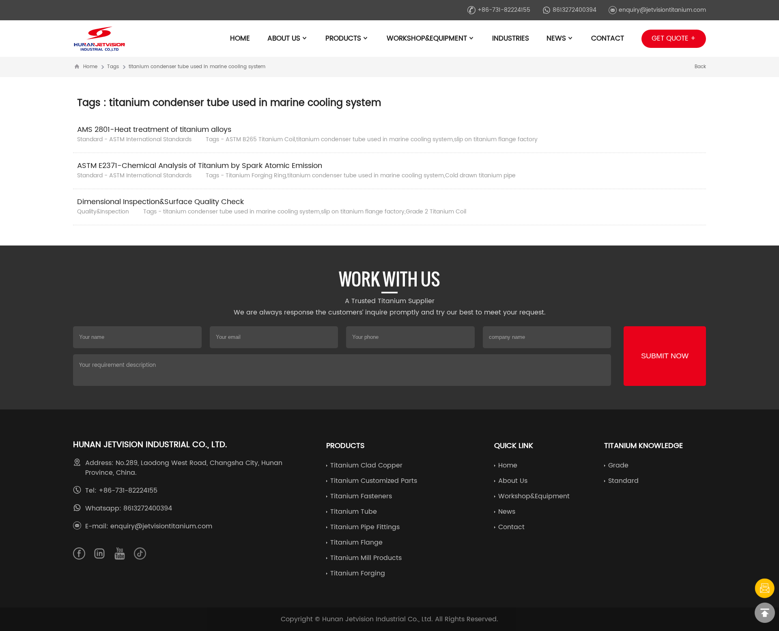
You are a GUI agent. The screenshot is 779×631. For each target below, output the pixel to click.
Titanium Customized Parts (373, 481)
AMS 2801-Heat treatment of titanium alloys (154, 130)
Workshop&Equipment (427, 38)
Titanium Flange (356, 542)
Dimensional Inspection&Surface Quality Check (160, 202)
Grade (618, 465)
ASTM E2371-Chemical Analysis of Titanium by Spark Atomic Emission (199, 166)
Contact (607, 38)
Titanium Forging (357, 573)
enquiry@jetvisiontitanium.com (662, 10)
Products (343, 38)
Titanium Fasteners (361, 496)
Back (700, 67)
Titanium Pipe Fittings (365, 527)
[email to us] (765, 588)
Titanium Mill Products (366, 558)
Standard (623, 481)
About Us (283, 38)
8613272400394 (574, 10)
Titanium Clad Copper (366, 465)
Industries (510, 38)
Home (240, 38)
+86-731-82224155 (504, 10)
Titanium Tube (353, 511)
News (556, 38)
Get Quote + (674, 38)
